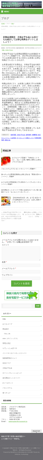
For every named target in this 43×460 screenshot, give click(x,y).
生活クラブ (7, 363)
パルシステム (7, 388)
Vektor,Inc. (18, 454)
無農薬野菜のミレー (10, 358)
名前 (4, 262)
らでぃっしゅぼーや (10, 348)
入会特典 (13, 138)
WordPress (13, 452)
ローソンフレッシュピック (12, 373)
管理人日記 (7, 343)
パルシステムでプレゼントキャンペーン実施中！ (19, 169)
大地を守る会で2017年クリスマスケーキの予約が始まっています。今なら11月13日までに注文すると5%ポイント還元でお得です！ (11, 216)
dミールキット (8, 383)
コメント (5, 245)
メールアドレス (9, 268)
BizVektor (22, 452)
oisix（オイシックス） (11, 338)
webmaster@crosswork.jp (18, 421)
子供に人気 (7, 333)
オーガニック (21, 138)
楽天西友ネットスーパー (11, 378)
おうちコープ (7, 324)
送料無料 (28, 135)
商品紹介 (6, 329)
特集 (3, 50)
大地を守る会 (9, 50)
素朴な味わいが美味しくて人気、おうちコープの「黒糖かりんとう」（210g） (32, 214)
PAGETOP (36, 431)
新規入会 (7, 140)
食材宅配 (13, 135)
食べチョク (7, 393)
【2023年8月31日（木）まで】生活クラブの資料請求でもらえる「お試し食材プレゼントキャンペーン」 (26, 200)
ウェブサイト (7, 275)
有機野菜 (34, 135)
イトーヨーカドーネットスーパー (15, 353)
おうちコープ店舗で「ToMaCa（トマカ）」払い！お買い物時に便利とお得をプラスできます (26, 160)
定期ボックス (29, 138)
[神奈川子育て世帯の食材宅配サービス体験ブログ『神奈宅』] (21, 5)
